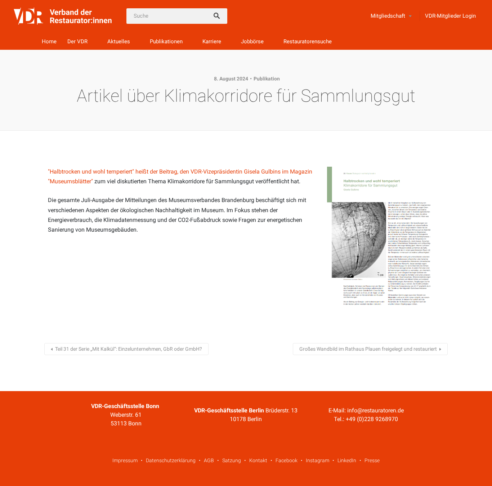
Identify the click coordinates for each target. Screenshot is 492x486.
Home (49, 41)
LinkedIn (346, 460)
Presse (372, 460)
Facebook (287, 460)
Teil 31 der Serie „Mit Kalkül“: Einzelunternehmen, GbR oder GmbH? (128, 349)
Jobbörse (252, 41)
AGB (209, 460)
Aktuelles (118, 41)
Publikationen (166, 41)
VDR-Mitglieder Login (450, 16)
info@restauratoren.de (375, 410)
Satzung (231, 460)
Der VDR (77, 41)
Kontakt (258, 460)
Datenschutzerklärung (171, 460)
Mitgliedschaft (388, 16)
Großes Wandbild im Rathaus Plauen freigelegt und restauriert (368, 349)
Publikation (267, 79)
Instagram (317, 460)
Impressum (125, 460)
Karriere (211, 41)
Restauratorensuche (307, 41)
